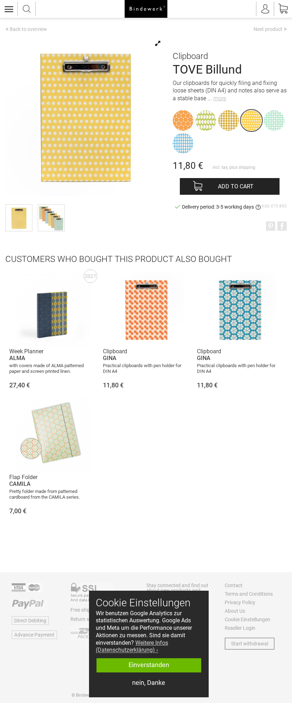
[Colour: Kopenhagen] (183, 120)
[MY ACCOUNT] (265, 9)
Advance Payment (34, 635)
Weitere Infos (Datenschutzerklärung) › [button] (132, 646)
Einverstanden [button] (149, 665)
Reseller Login (240, 628)
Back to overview (26, 29)
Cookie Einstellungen (247, 619)
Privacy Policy (240, 602)
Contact (234, 585)
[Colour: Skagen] (228, 120)
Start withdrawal (249, 643)
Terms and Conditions (249, 593)
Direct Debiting (30, 620)
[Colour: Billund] (251, 120)
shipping (247, 167)
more (219, 98)
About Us (235, 610)
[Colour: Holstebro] (183, 143)
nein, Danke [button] (148, 682)
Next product (270, 29)
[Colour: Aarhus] (205, 120)
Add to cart (236, 186)
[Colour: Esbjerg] (274, 120)
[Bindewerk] (146, 9)
